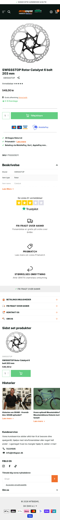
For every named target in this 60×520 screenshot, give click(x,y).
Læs (7, 189)
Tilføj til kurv (37, 115)
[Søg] (9, 12)
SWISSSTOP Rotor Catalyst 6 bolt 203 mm (16, 361)
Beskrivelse (11, 165)
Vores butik (23, 97)
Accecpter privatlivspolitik (16, 485)
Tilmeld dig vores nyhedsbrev (16, 473)
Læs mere (7, 418)
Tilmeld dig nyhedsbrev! (54, 478)
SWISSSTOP (9, 78)
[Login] (51, 11)
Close (30, 490)
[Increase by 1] (8, 113)
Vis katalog (3, 12)
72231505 (11, 449)
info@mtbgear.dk (14, 453)
